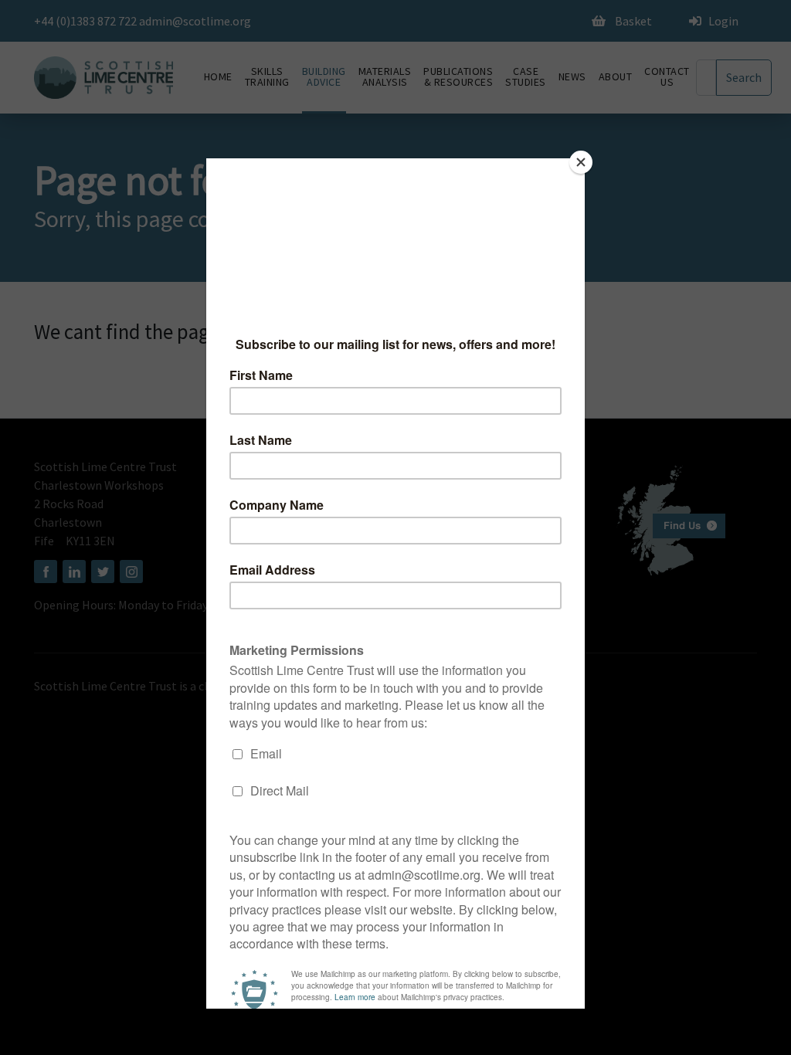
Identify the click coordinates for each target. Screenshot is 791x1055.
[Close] (580, 162)
